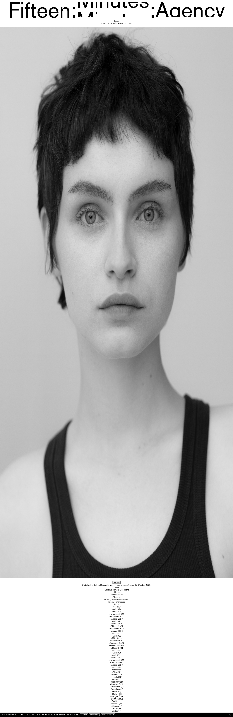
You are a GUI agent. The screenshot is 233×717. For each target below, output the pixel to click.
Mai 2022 (117, 636)
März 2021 (117, 657)
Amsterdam (115, 687)
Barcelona (115, 689)
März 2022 (117, 638)
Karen (116, 21)
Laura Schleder (108, 23)
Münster (115, 706)
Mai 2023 (117, 621)
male (115, 679)
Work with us (117, 594)
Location (115, 684)
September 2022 (116, 628)
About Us (117, 597)
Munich (115, 703)
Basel (115, 691)
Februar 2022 (117, 640)
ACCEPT (84, 714)
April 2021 (117, 655)
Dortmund (115, 699)
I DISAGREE (94, 714)
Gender (115, 674)
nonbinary (115, 682)
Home (117, 592)
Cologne (114, 696)
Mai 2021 (117, 653)
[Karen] (116, 301)
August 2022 (117, 631)
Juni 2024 (117, 607)
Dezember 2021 (117, 643)
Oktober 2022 (117, 626)
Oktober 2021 (117, 648)
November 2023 (117, 614)
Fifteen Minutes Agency (124, 585)
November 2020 (117, 660)
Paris (115, 708)
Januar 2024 (117, 611)
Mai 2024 (117, 609)
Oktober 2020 (117, 662)
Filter (115, 672)
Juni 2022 (117, 633)
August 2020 (117, 665)
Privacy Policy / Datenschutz (117, 599)
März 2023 (117, 624)
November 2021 (117, 645)
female (115, 677)
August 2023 (117, 619)
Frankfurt (115, 701)
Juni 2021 (117, 650)
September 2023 (116, 616)
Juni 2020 (117, 667)
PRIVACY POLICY (108, 714)
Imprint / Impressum (116, 602)
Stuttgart (115, 711)
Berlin (114, 694)
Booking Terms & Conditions (117, 590)
